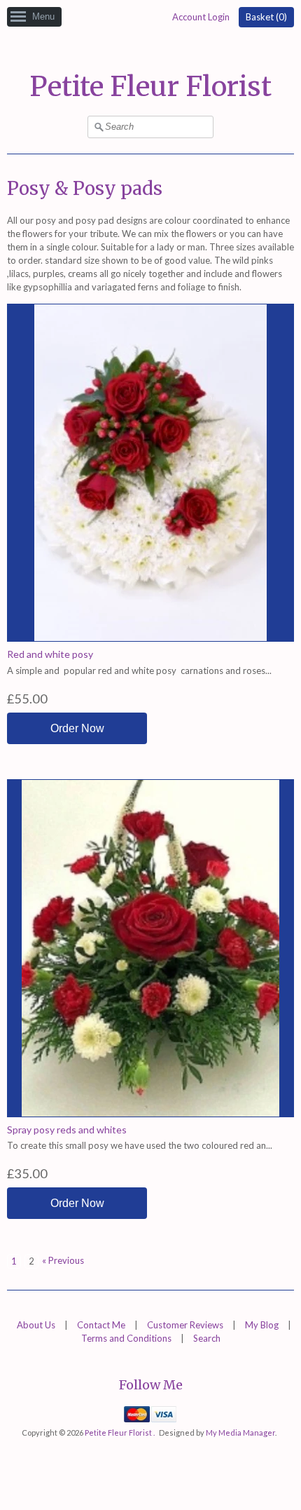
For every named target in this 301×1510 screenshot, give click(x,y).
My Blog (262, 1324)
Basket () (266, 16)
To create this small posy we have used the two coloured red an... (139, 1145)
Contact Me (101, 1324)
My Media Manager (240, 1432)
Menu (43, 16)
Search (206, 1338)
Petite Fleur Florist (150, 86)
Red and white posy (50, 654)
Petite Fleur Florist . (120, 1432)
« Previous (63, 1260)
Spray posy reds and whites (67, 1129)
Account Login (201, 16)
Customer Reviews (185, 1324)
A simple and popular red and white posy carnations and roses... (139, 670)
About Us (36, 1324)
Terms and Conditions (126, 1338)
